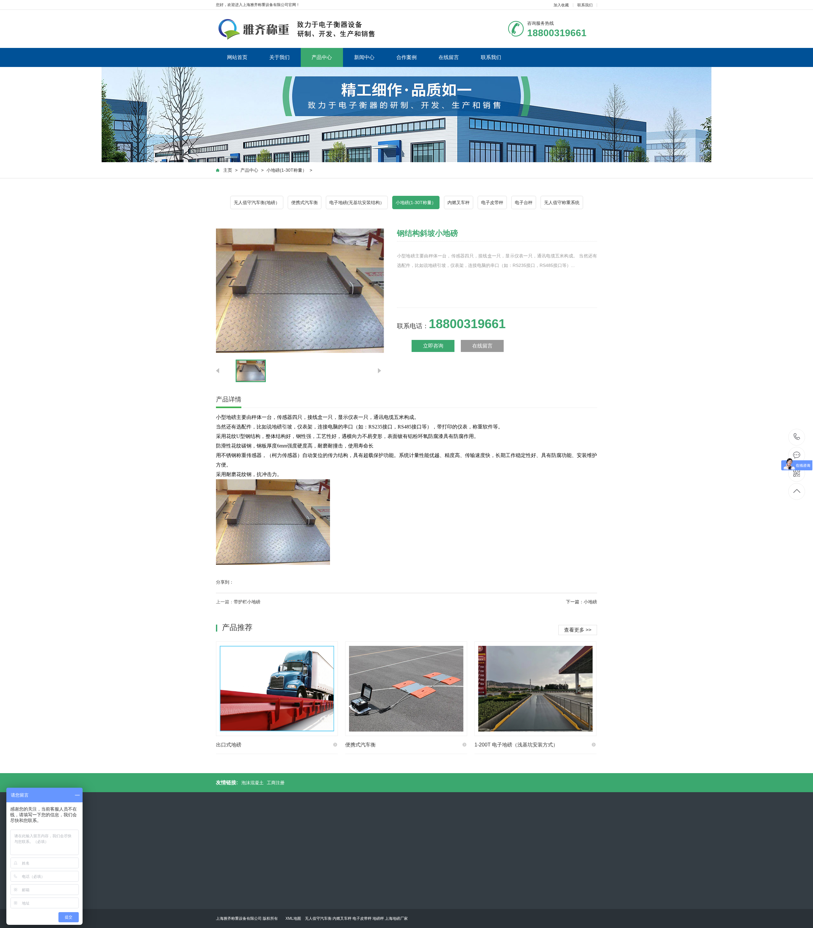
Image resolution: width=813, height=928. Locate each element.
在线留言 (449, 57)
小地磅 (590, 601)
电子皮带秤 (492, 202)
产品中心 (322, 57)
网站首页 (237, 57)
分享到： (225, 582)
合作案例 (406, 57)
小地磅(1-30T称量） (286, 170)
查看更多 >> (577, 630)
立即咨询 (433, 345)
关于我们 (279, 57)
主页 (227, 170)
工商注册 (276, 782)
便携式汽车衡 (304, 202)
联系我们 (585, 5)
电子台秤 (524, 202)
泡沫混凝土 (252, 782)
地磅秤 (378, 918)
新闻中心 (364, 57)
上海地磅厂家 (396, 918)
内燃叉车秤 (458, 202)
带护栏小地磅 (247, 601)
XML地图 (293, 918)
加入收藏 (561, 5)
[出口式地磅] (277, 688)
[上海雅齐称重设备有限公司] (298, 29)
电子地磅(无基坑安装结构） (356, 202)
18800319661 (797, 437)
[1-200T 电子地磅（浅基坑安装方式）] (535, 688)
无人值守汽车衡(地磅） (257, 202)
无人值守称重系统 (562, 202)
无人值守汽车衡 (318, 918)
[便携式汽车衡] (406, 688)
